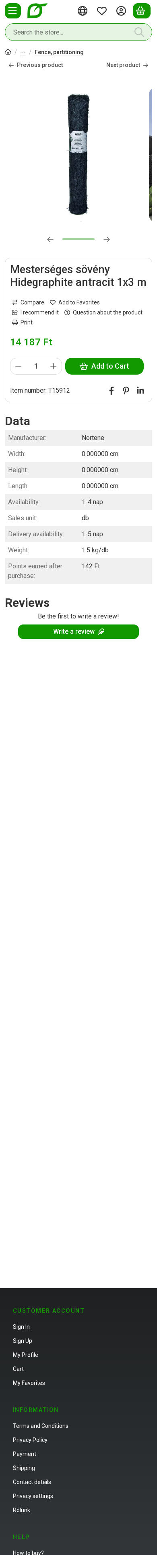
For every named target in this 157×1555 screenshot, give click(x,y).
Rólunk (21, 1510)
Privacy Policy (30, 1440)
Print (27, 322)
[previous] (50, 239)
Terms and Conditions (40, 1426)
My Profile (25, 1355)
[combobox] (78, 32)
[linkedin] (140, 390)
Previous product (40, 65)
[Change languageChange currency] (84, 10)
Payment (24, 1454)
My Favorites (29, 1383)
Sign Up (22, 1341)
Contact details (32, 1482)
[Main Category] (8, 53)
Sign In (21, 1327)
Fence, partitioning (59, 52)
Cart (18, 1369)
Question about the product (108, 312)
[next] (107, 239)
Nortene (93, 438)
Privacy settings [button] (33, 1496)
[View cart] (142, 10)
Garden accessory (23, 53)
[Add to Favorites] (75, 302)
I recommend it (40, 312)
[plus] (53, 366)
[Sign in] (122, 10)
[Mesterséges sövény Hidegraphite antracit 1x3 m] (78, 155)
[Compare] (28, 302)
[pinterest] (126, 390)
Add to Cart (110, 366)
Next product (123, 65)
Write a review (74, 631)
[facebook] (111, 390)
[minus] (18, 366)
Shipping (24, 1468)
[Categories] (13, 10)
